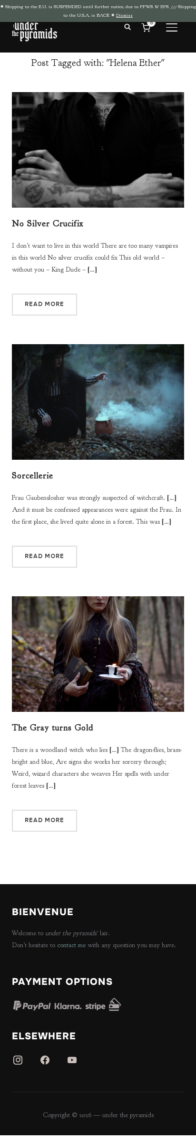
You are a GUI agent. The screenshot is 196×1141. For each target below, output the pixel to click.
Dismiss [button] (124, 15)
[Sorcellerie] (98, 350)
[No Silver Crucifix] (98, 98)
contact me (71, 945)
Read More (44, 304)
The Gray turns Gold (52, 727)
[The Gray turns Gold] (98, 602)
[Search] (127, 26)
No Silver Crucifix (48, 223)
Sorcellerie (32, 475)
